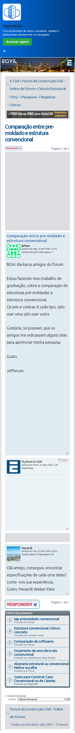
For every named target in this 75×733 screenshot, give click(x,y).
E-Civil (14, 81)
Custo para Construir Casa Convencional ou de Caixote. (35, 678)
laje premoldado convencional (36, 619)
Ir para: (12, 699)
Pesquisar (29, 97)
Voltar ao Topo (67, 454)
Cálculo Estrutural (52, 89)
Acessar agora (17, 42)
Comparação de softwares (34, 641)
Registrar (48, 97)
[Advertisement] (37, 190)
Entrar (16, 105)
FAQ (14, 97)
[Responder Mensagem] (13, 149)
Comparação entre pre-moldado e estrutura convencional (29, 132)
